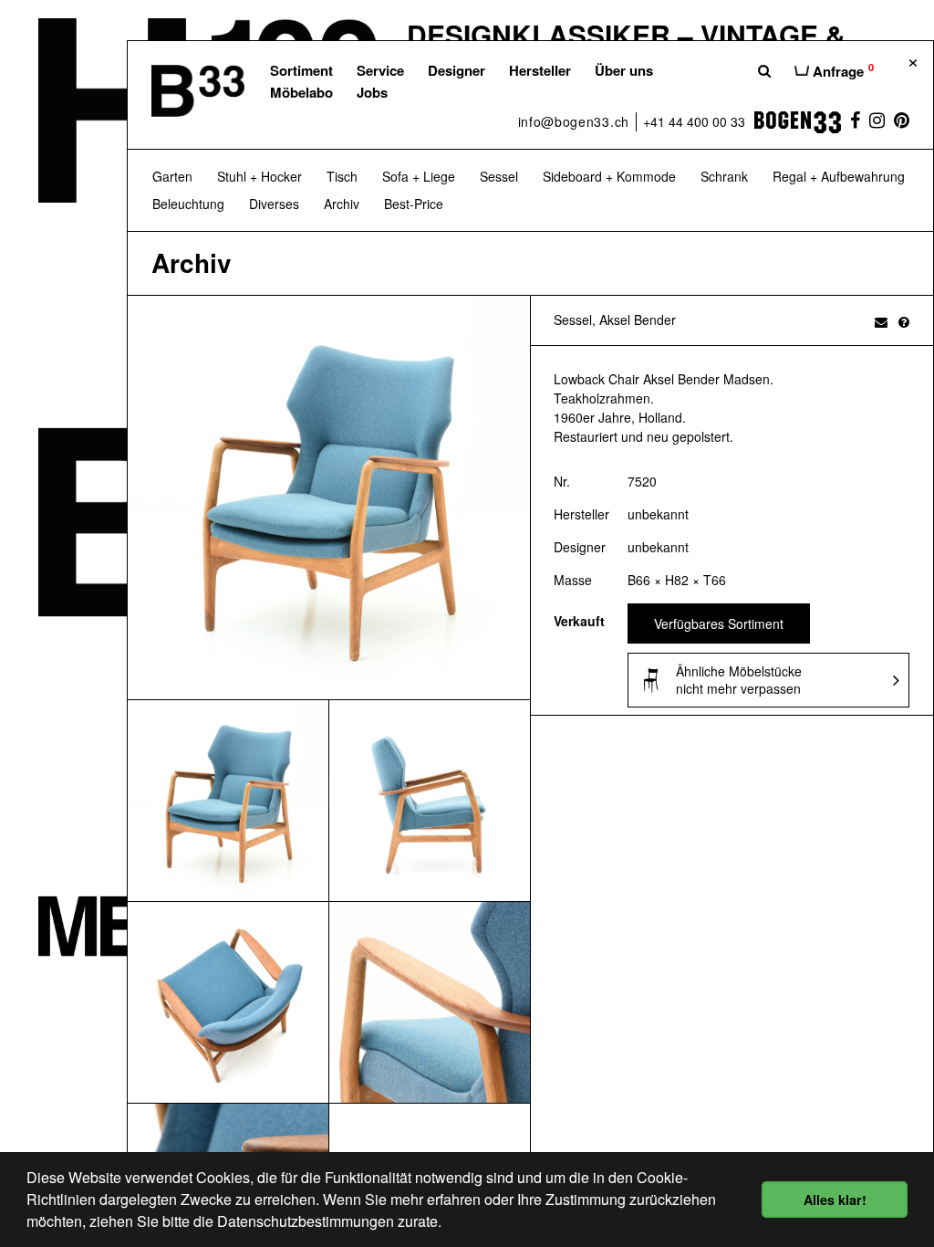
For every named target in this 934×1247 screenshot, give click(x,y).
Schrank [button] (724, 176)
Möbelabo (301, 92)
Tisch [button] (342, 176)
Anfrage (841, 70)
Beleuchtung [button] (188, 203)
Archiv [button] (341, 203)
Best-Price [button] (413, 203)
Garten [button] (172, 176)
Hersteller (540, 70)
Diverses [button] (274, 203)
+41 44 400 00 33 (694, 121)
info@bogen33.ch (574, 121)
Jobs (372, 92)
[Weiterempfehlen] (881, 321)
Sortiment (301, 70)
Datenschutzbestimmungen (305, 1220)
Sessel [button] (499, 176)
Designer (456, 70)
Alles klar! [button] (835, 1199)
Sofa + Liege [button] (418, 176)
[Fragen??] (903, 321)
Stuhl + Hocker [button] (259, 176)
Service (380, 70)
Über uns (624, 70)
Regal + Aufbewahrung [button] (839, 176)
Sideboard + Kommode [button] (609, 176)
